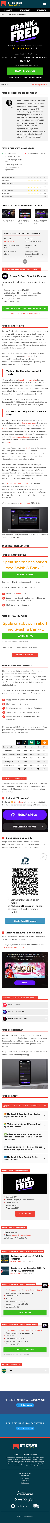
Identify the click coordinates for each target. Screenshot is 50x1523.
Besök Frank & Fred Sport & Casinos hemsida (25, 78)
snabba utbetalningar (20, 437)
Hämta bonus (25, 71)
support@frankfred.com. (21, 1235)
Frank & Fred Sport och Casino (18, 484)
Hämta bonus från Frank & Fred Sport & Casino (25, 308)
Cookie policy (25, 1480)
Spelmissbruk (25, 1483)
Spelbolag (41, 10)
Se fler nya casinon (25, 655)
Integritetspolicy (25, 1478)
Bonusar (8, 10)
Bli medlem (18, 802)
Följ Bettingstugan (26, 1428)
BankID (5, 429)
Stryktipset (25, 10)
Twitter (39, 1423)
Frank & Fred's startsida (27, 380)
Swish (8, 443)
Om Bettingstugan (25, 1473)
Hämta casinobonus (25, 1349)
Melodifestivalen (16, 1273)
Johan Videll (25, 503)
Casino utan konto (29, 423)
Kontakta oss (25, 1475)
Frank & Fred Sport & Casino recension (24, 314)
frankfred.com (9, 241)
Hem (2, 14)
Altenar (27, 356)
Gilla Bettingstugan (26, 1405)
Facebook (39, 1400)
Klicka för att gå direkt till (39, 85)
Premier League (15, 1261)
